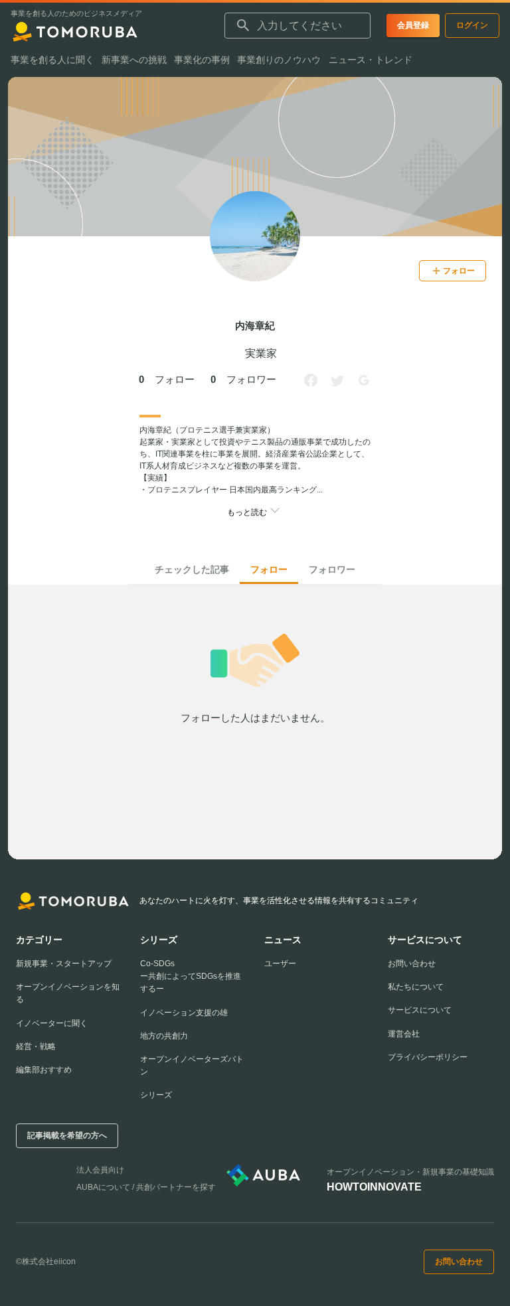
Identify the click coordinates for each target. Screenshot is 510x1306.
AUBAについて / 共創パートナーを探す (146, 1187)
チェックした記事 (192, 569)
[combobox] (297, 26)
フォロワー (332, 569)
